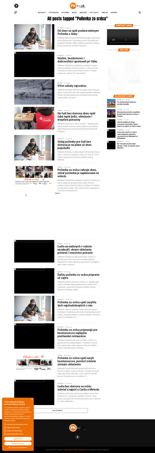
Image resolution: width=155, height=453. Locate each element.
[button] (18, 447)
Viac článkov (57, 410)
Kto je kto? (94, 12)
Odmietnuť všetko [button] (17, 443)
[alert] (18, 424)
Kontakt (114, 12)
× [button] (32, 399)
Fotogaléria (54, 12)
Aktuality (41, 12)
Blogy (74, 12)
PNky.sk (105, 12)
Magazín (83, 12)
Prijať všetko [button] (18, 439)
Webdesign (68, 450)
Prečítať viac (20, 420)
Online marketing (79, 450)
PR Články (65, 12)
